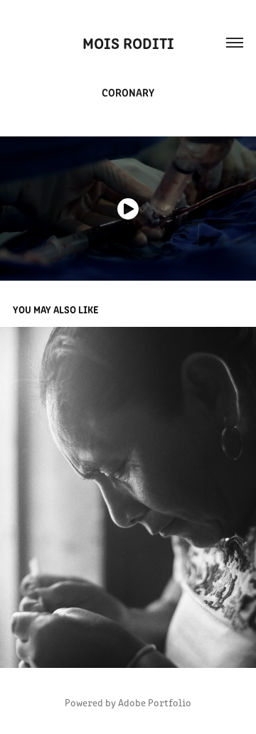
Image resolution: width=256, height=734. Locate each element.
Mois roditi (128, 42)
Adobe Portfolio (154, 702)
